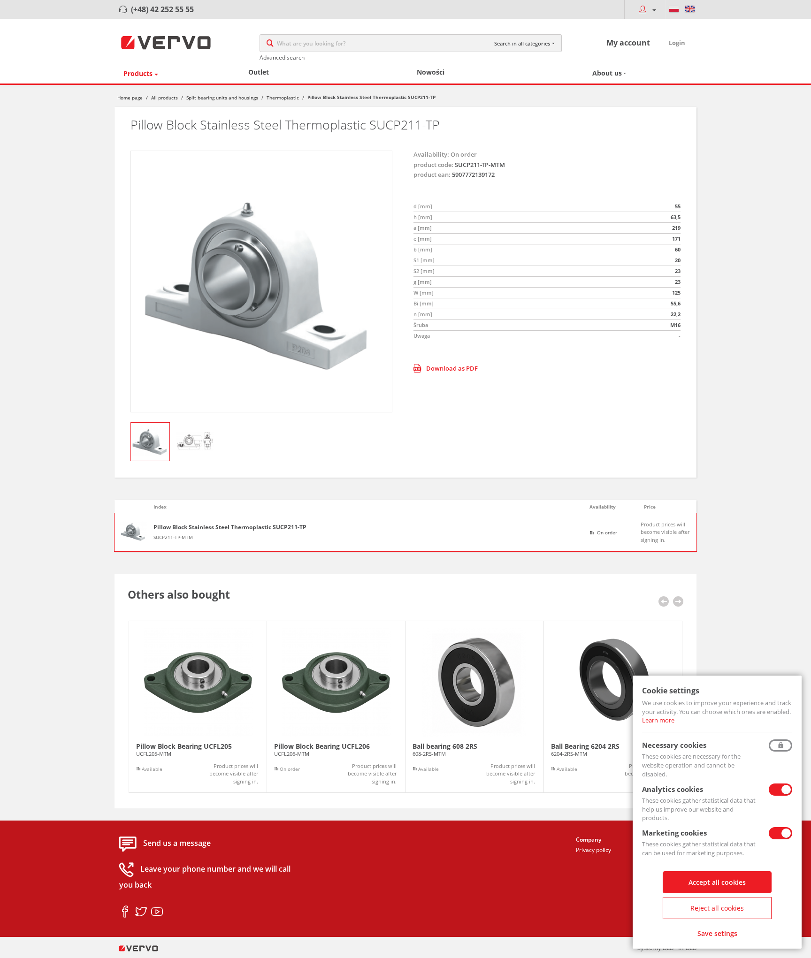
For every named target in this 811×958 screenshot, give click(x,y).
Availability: (431, 154)
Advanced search (282, 57)
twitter (141, 912)
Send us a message (177, 843)
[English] (690, 9)
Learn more (658, 720)
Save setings (717, 933)
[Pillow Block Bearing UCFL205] (198, 707)
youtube (157, 912)
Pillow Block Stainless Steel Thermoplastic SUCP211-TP (229, 527)
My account (628, 43)
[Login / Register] (645, 9)
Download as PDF (452, 368)
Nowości (430, 72)
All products (164, 97)
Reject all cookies (717, 908)
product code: (433, 164)
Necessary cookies (674, 745)
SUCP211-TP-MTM (173, 537)
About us (607, 72)
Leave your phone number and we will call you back (205, 877)
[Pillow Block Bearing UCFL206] (336, 707)
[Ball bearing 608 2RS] (474, 707)
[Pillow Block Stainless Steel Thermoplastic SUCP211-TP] (261, 281)
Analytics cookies (672, 789)
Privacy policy (593, 850)
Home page (130, 97)
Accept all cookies (717, 882)
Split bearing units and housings (222, 97)
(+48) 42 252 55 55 (162, 9)
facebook (125, 912)
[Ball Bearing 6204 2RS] (613, 707)
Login (677, 42)
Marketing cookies (674, 832)
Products (138, 73)
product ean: (432, 174)
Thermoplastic (283, 97)
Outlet (258, 72)
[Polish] (674, 9)
